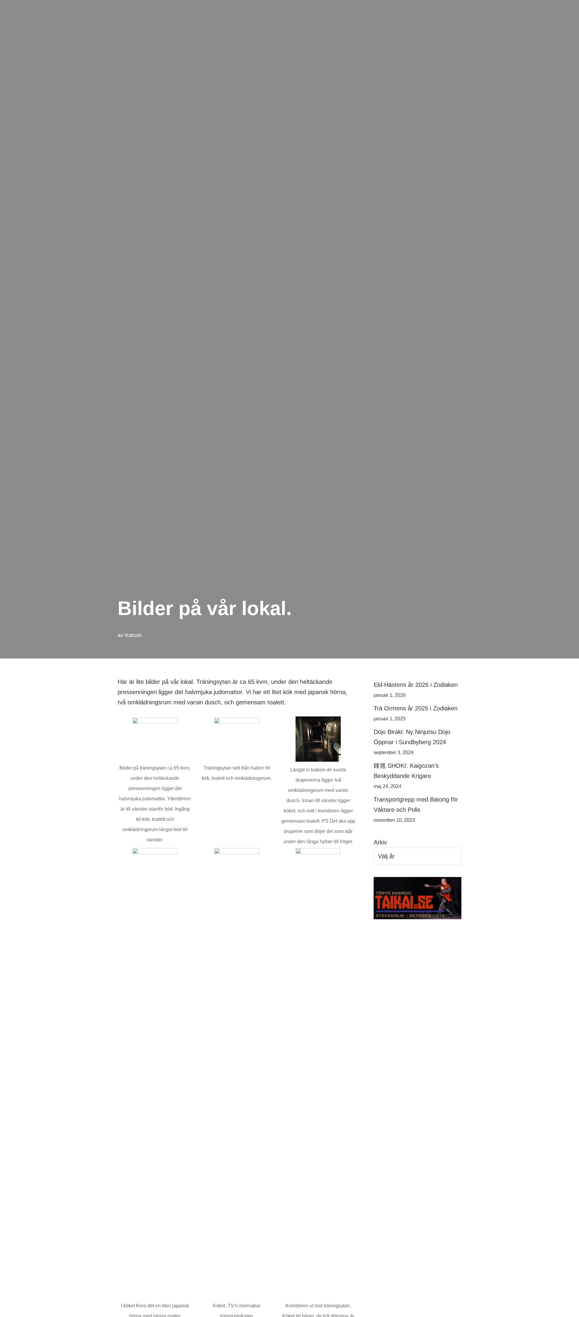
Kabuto (133, 635)
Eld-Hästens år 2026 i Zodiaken (416, 684)
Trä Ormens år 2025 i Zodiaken (415, 708)
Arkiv (380, 842)
